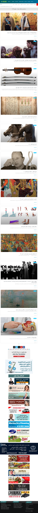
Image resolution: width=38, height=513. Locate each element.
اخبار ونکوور (28, 4)
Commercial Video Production (17, 505)
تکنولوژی (22, 4)
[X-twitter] (19, 347)
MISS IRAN (29, 1)
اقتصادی (16, 4)
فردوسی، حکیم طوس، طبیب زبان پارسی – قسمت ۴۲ (28, 199)
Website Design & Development (5, 508)
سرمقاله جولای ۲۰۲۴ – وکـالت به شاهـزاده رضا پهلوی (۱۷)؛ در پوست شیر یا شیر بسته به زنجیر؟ (22, 32)
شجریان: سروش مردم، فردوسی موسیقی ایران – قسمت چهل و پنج (26, 87)
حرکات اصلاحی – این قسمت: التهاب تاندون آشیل (29, 226)
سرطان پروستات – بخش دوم (32, 337)
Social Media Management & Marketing (6, 505)
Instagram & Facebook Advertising (18, 506)
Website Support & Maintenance (18, 503)
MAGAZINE (13, 1)
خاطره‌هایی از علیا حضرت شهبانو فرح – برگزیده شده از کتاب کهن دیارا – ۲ (25, 60)
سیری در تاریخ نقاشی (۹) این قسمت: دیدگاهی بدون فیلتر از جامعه (26, 310)
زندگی (13, 4)
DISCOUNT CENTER (21, 1)
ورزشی (18, 4)
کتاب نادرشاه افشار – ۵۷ (33, 144)
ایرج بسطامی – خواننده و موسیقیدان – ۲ (30, 171)
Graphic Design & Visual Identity (5, 507)
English (35, 4)
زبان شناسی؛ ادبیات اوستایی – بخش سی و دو (29, 116)
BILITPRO (25, 1)
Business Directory (3, 503)
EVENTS (32, 1)
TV (37, 4)
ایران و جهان (24, 4)
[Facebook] (24, 347)
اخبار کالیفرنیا (31, 4)
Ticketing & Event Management (18, 507)
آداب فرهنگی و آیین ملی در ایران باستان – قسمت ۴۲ (28, 254)
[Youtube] (21, 347)
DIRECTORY (16, 1)
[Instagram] (14, 347)
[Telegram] (16, 347)
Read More (35, 63)
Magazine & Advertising (4, 506)
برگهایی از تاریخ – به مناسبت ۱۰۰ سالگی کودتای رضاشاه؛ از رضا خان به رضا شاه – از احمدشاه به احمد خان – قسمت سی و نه (20, 282)
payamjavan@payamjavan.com (29, 508)
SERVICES (9, 1)
